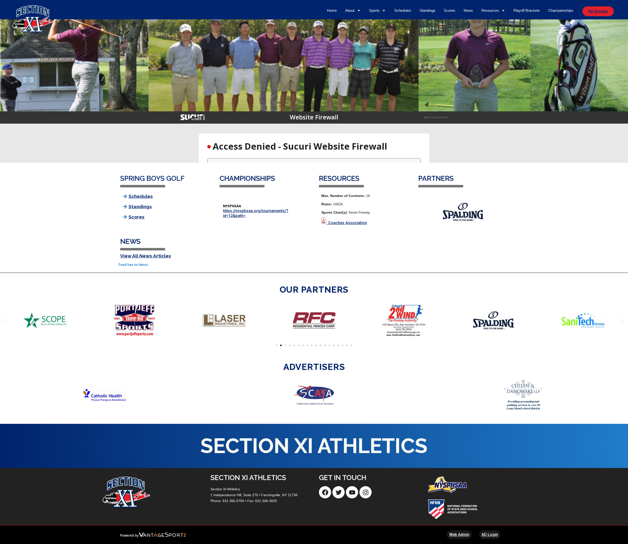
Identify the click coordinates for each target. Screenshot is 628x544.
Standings (427, 10)
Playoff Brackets (526, 10)
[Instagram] (365, 492)
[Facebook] (325, 492)
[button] (5, 320)
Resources (490, 10)
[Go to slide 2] (281, 345)
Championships (560, 10)
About (349, 10)
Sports (374, 10)
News (468, 10)
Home (332, 10)
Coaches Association (347, 222)
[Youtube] (352, 492)
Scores (449, 10)
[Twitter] (338, 492)
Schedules (402, 10)
